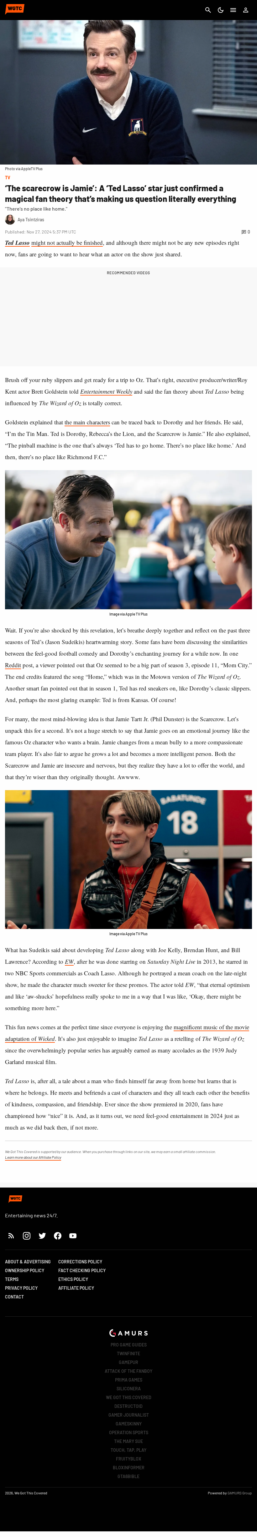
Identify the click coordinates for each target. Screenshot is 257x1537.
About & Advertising (28, 1261)
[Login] (245, 10)
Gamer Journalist (128, 1415)
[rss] (11, 1235)
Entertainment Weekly (106, 391)
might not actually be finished (67, 242)
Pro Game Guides (129, 1344)
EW (69, 961)
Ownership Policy (24, 1270)
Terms (11, 1279)
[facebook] (57, 1235)
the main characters (87, 422)
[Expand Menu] (233, 10)
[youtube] (73, 1235)
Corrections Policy (80, 1261)
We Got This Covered (128, 1397)
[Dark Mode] (220, 10)
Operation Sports (128, 1432)
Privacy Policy (21, 1288)
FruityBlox (128, 1458)
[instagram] (26, 1235)
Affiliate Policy (76, 1288)
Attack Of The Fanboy (128, 1371)
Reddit (13, 665)
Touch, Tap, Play (128, 1450)
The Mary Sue (128, 1441)
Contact (14, 1296)
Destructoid (128, 1406)
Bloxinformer (128, 1467)
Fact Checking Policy (82, 1270)
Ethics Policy (73, 1279)
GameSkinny (129, 1423)
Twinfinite (128, 1353)
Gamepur (128, 1362)
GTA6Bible (128, 1476)
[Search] (208, 10)
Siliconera (129, 1388)
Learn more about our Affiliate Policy (33, 1157)
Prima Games (128, 1379)
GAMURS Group (240, 1493)
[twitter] (42, 1235)
